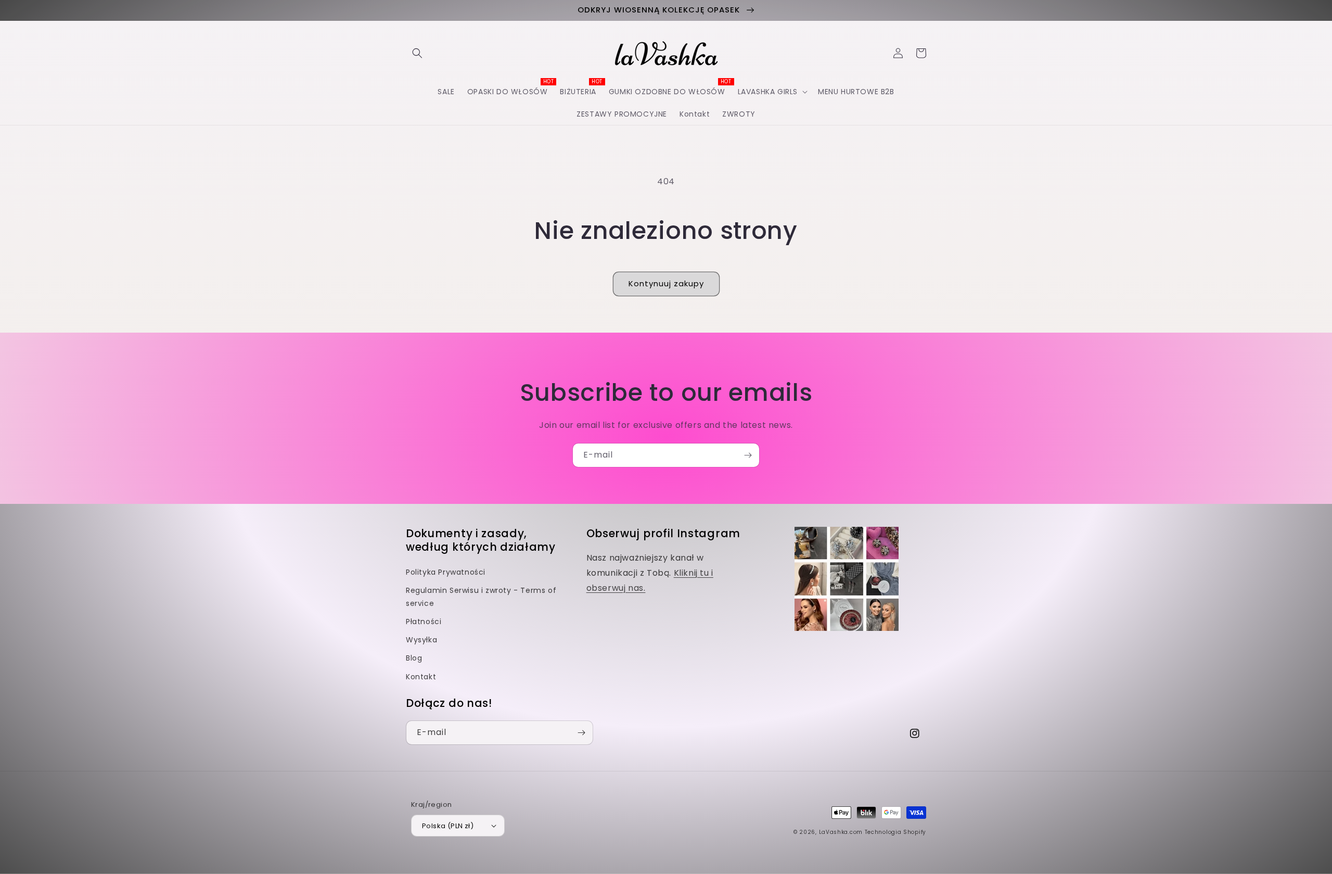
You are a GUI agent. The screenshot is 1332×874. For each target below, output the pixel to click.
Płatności (423, 621)
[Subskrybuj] (747, 455)
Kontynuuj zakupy (666, 283)
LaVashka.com (841, 832)
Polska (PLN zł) (447, 826)
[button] (417, 53)
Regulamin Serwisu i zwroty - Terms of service (481, 597)
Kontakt (421, 677)
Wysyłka (421, 640)
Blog (414, 658)
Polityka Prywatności (445, 572)
